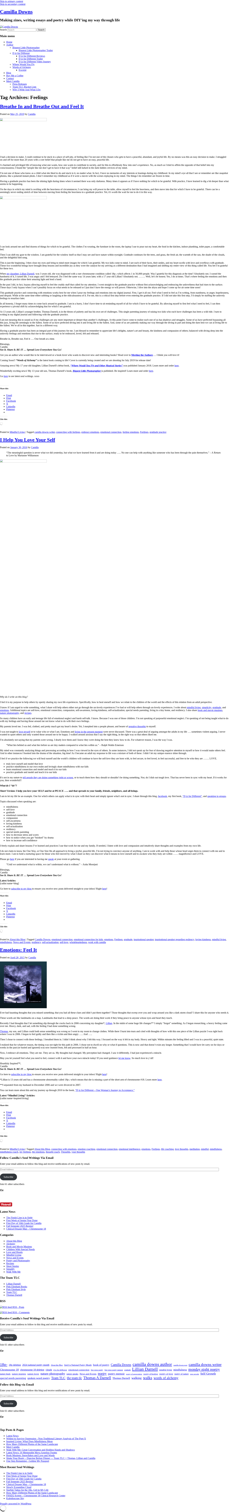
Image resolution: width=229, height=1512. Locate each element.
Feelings (144, 432)
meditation (194, 1149)
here (176, 365)
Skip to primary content (11, 1)
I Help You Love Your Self (27, 440)
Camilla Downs (16, 11)
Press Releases (19, 84)
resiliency (36, 942)
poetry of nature (181, 1374)
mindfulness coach (9, 1152)
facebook (162, 796)
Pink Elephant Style (16, 1289)
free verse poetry (97, 1370)
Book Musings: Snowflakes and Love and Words (30, 1455)
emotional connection (110, 432)
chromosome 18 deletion (32, 1369)
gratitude (216, 707)
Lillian (109, 1023)
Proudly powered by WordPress (15, 1503)
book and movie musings (210, 710)
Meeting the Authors (142, 355)
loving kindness (203, 939)
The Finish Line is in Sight (19, 1217)
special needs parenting (13, 1378)
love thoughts (181, 1149)
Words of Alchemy (21, 67)
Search (3, 29)
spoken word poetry (38, 1378)
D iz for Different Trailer (31, 58)
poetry (102, 1373)
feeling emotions (131, 432)
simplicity (206, 707)
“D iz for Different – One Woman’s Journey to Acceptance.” (105, 1090)
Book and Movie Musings (19, 1246)
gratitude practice (158, 432)
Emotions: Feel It (18, 950)
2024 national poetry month (35, 1365)
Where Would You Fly (23, 64)
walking (136, 1378)
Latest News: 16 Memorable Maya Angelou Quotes (31, 1452)
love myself (24, 731)
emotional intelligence (129, 1149)
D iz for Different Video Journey (35, 61)
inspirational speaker (144, 939)
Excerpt (22, 70)
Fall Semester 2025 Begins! (19, 1226)
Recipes (10, 1263)
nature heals (5, 1374)
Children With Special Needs (20, 1249)
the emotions (38, 1152)
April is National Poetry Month (78, 1365)
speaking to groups (216, 796)
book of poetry (101, 1364)
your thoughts (78, 1152)
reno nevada (194, 1374)
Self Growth (208, 1373)
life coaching (167, 1149)
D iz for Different (21, 53)
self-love (64, 942)
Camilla (32, 114)
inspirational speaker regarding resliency (174, 939)
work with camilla (97, 942)
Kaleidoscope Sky (15, 1498)
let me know (124, 1058)
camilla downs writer (44, 432)
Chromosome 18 (9, 1369)
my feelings (25, 1152)
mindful (205, 1149)
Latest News (12, 1435)
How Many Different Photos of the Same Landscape (32, 1444)
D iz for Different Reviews (32, 56)
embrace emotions (90, 432)
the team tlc (74, 1378)
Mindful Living (17, 432)
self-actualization (50, 942)
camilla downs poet (180, 1365)
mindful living (194, 707)
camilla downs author (152, 1364)
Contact (10, 78)
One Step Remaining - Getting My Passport (27, 1461)
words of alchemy (166, 1378)
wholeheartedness (78, 942)
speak (51, 859)
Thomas (4, 1031)
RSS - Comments (21, 1312)
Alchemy (10, 1243)
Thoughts (65, 1152)
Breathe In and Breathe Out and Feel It (42, 106)
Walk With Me (13, 1271)
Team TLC (11, 1292)
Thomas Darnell (14, 1295)
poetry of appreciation (134, 1374)
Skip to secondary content (12, 4)
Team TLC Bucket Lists (24, 86)
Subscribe (8, 1177)
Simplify (10, 1269)
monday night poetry (204, 1369)
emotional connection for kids (88, 939)
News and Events (21, 942)
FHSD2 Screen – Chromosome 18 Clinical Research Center (35, 1495)
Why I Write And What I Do (26, 89)
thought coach (53, 1152)
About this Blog (17, 939)
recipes (27, 713)
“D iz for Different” (192, 796)
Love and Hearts (14, 1252)
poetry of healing (150, 1374)
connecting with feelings (68, 432)
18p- (3, 1364)
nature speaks (72, 1374)
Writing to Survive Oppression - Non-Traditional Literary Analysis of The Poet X (46, 1438)
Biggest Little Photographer (26, 47)
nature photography (9, 713)
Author (9, 44)
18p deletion (15, 1365)
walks (147, 1378)
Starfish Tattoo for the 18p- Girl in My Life (27, 1490)
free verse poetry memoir (114, 1370)
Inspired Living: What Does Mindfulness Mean (29, 1441)
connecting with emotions (63, 1149)
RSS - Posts (18, 1307)
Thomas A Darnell (97, 1378)
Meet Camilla (12, 81)
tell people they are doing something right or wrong (48, 777)
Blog (8, 72)
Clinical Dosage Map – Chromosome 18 (26, 1228)
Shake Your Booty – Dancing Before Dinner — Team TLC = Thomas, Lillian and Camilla (50, 1458)
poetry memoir (116, 1373)
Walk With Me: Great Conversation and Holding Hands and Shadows (40, 1449)
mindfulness (6, 942)
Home (9, 42)
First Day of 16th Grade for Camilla (23, 1223)
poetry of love (166, 1374)
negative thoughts (137, 726)
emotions (4, 710)
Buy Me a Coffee (14, 75)
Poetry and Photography (18, 1260)
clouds (49, 1369)
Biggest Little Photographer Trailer (36, 50)
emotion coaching (86, 1149)
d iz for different (60, 1370)
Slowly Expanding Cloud (18, 1487)
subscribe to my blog (21, 888)
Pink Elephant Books (16, 1286)
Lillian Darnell (13, 1283)
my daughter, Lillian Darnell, (21, 273)
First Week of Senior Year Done (22, 1220)
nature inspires (19, 1374)
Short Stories (12, 1266)
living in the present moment (89, 731)
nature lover (33, 1374)
